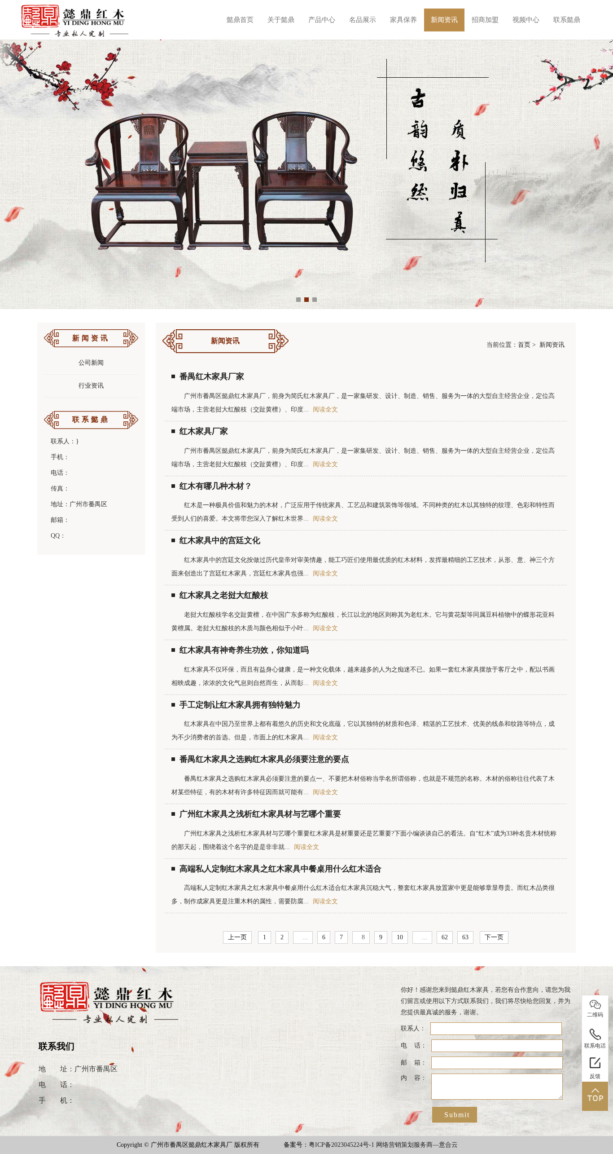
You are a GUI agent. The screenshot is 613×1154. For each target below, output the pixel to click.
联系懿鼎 (566, 19)
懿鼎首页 (240, 19)
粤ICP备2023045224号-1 (341, 1144)
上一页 (237, 937)
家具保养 (403, 19)
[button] (298, 299)
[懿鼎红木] (75, 20)
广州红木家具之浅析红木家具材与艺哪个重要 (260, 813)
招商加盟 (485, 19)
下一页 (494, 937)
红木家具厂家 (204, 431)
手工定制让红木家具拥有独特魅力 (240, 704)
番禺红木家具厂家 (212, 376)
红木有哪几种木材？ (216, 486)
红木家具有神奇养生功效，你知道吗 (244, 650)
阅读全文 (325, 409)
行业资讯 (91, 385)
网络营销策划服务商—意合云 (417, 1144)
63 (465, 937)
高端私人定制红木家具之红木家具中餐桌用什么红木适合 (280, 868)
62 (445, 937)
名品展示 (362, 19)
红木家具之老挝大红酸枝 (224, 595)
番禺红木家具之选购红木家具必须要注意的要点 (264, 759)
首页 (524, 344)
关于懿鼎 (280, 19)
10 (400, 937)
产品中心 (321, 19)
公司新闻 (91, 362)
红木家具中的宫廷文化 (220, 540)
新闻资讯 (444, 19)
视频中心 (525, 19)
